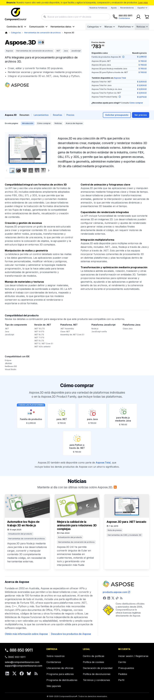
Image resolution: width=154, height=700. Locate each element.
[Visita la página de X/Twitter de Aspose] (113, 598)
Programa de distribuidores (61, 680)
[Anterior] (10, 149)
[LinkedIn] (7, 673)
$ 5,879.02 (142, 97)
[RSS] (36, 673)
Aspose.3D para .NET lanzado (126, 522)
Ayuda (114, 8)
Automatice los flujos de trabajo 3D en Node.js (23, 523)
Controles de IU (15, 26)
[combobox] (76, 16)
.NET (58, 51)
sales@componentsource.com (22, 662)
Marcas (108, 26)
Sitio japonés (53, 686)
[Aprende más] (123, 57)
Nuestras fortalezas (98, 8)
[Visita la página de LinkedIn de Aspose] (109, 598)
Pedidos (122, 674)
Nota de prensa (115, 530)
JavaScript (76, 51)
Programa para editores (60, 674)
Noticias (141, 26)
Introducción (27, 123)
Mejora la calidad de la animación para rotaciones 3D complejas (77, 525)
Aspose (9, 51)
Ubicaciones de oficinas (59, 668)
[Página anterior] (6, 170)
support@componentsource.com (23, 665)
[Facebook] (21, 673)
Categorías (93, 26)
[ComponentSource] (15, 14)
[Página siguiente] (49, 170)
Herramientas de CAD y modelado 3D (124, 535)
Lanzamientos (41, 115)
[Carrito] (146, 16)
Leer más (143, 2)
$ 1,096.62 (142, 57)
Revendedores (127, 8)
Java (66, 51)
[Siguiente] (45, 149)
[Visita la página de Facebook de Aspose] (104, 598)
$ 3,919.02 (142, 82)
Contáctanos (53, 662)
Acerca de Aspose (74, 123)
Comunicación (36, 26)
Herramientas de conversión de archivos (42, 32)
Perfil (121, 680)
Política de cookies (93, 662)
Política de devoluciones (96, 674)
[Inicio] (6, 32)
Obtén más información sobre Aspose (26, 633)
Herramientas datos (61, 26)
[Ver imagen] (12, 170)
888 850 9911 (21, 650)
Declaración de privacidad (97, 668)
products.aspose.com (115, 592)
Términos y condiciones (96, 680)
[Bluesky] (28, 673)
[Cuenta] (138, 16)
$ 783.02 (143, 61)
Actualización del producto (20, 534)
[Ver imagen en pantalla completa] (28, 149)
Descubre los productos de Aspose (71, 633)
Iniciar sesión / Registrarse (133, 656)
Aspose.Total (120, 78)
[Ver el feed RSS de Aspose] (121, 598)
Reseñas (57, 115)
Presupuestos (126, 668)
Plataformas (124, 26)
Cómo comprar (136, 103)
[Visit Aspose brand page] (17, 85)
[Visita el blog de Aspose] (117, 598)
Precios (70, 115)
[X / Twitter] (14, 673)
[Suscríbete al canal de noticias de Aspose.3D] (115, 487)
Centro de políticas (93, 656)
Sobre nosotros (55, 656)
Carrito (122, 662)
